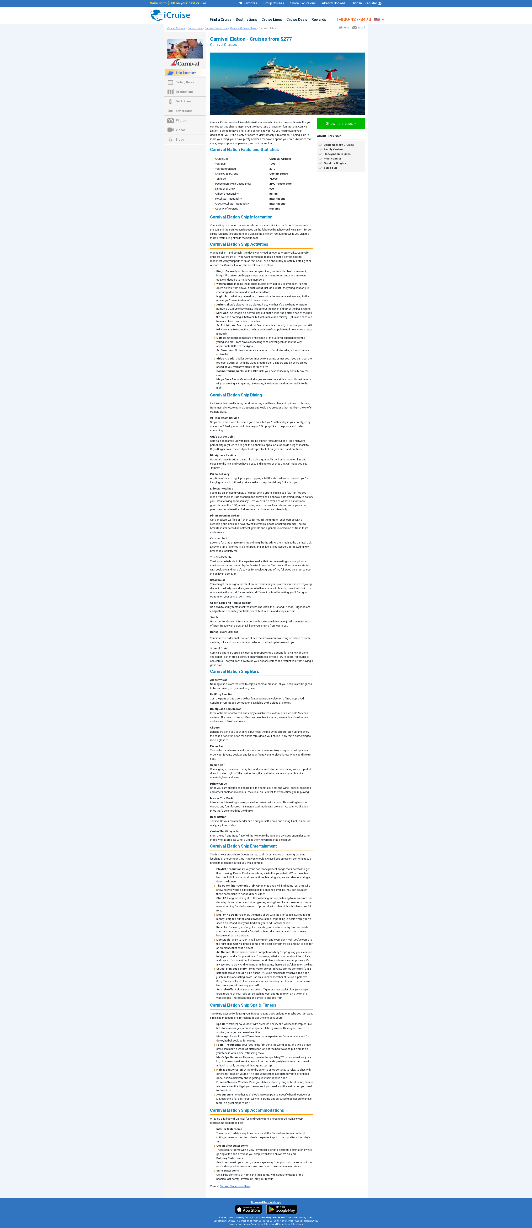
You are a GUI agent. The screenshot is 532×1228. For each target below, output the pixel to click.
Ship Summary (186, 72)
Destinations (246, 20)
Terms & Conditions (266, 1224)
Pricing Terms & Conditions (290, 1224)
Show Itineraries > (341, 123)
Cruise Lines (271, 20)
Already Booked (333, 3)
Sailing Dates (185, 82)
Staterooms (184, 111)
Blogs (180, 139)
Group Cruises (274, 3)
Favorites (250, 3)
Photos (181, 120)
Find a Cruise (221, 20)
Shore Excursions (303, 3)
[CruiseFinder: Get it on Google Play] (280, 1209)
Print (346, 27)
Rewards (319, 20)
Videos (181, 130)
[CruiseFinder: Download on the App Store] (249, 1209)
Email (361, 27)
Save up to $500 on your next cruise (178, 3)
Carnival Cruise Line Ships (235, 1186)
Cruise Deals (296, 20)
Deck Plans (183, 101)
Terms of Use (235, 1224)
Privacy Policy (249, 1224)
